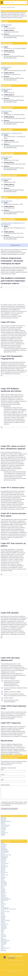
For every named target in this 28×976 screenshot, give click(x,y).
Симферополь (4, 924)
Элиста (2, 946)
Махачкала (3, 892)
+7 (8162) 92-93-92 (6, 223)
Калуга (2, 876)
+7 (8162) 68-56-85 (6, 25)
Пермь (2, 906)
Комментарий (5, 785)
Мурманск (3, 895)
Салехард (3, 916)
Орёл (2, 902)
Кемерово (3, 877)
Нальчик (3, 896)
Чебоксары (4, 941)
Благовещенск (5, 851)
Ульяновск (3, 936)
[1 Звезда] (7, 36)
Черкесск (3, 944)
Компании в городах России (10, 964)
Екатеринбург (4, 866)
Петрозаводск (5, 907)
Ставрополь (4, 926)
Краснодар (4, 882)
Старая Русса (4, 832)
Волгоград (3, 860)
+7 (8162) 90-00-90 (6, 111)
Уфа (2, 938)
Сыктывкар (4, 928)
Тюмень (3, 934)
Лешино (3, 824)
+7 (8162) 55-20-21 (6, 67)
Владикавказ (4, 857)
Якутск (2, 949)
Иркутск (3, 871)
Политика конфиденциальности (14, 973)
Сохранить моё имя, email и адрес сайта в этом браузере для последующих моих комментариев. (14, 803)
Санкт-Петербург (5, 920)
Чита (2, 945)
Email (3, 774)
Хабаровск (3, 939)
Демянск (3, 822)
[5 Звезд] (14, 37)
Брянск (3, 853)
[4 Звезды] (7, 37)
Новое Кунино (5, 826)
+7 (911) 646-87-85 (6, 179)
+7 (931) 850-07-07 (17, 223)
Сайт (2, 779)
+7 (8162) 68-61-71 (6, 133)
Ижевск (3, 870)
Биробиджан (4, 849)
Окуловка (3, 827)
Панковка (3, 829)
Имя (2, 769)
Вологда (3, 861)
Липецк (3, 888)
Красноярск (4, 885)
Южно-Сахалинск (5, 948)
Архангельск (4, 844)
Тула (2, 933)
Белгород (3, 848)
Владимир (3, 858)
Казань (2, 873)
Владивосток (4, 856)
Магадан (3, 890)
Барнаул (3, 847)
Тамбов (3, 929)
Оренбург (3, 904)
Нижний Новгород (6, 899)
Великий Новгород (6, 821)
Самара (3, 917)
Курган (2, 886)
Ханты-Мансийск (5, 940)
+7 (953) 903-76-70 (6, 157)
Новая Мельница (5, 825)
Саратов (3, 923)
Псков (2, 910)
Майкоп (3, 891)
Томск (2, 931)
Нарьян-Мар (4, 897)
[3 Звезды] (20, 36)
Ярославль (3, 950)
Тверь (2, 930)
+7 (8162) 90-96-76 (6, 89)
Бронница (3, 820)
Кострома (3, 881)
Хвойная (3, 834)
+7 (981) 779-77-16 (16, 133)
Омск (2, 901)
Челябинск (4, 943)
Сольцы (3, 831)
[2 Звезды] (13, 36)
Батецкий (3, 817)
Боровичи (3, 819)
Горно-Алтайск (5, 863)
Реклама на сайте (20, 964)
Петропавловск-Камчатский (8, 909)
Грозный (3, 865)
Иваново (3, 867)
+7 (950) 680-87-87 (6, 201)
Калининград (4, 875)
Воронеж (3, 862)
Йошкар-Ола (4, 872)
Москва (3, 894)
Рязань (2, 912)
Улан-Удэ (3, 935)
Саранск (3, 921)
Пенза (2, 905)
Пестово (3, 830)
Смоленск (3, 925)
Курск (2, 887)
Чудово (3, 835)
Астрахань (3, 846)
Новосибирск (4, 900)
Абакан (3, 843)
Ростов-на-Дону (5, 911)
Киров (2, 878)
